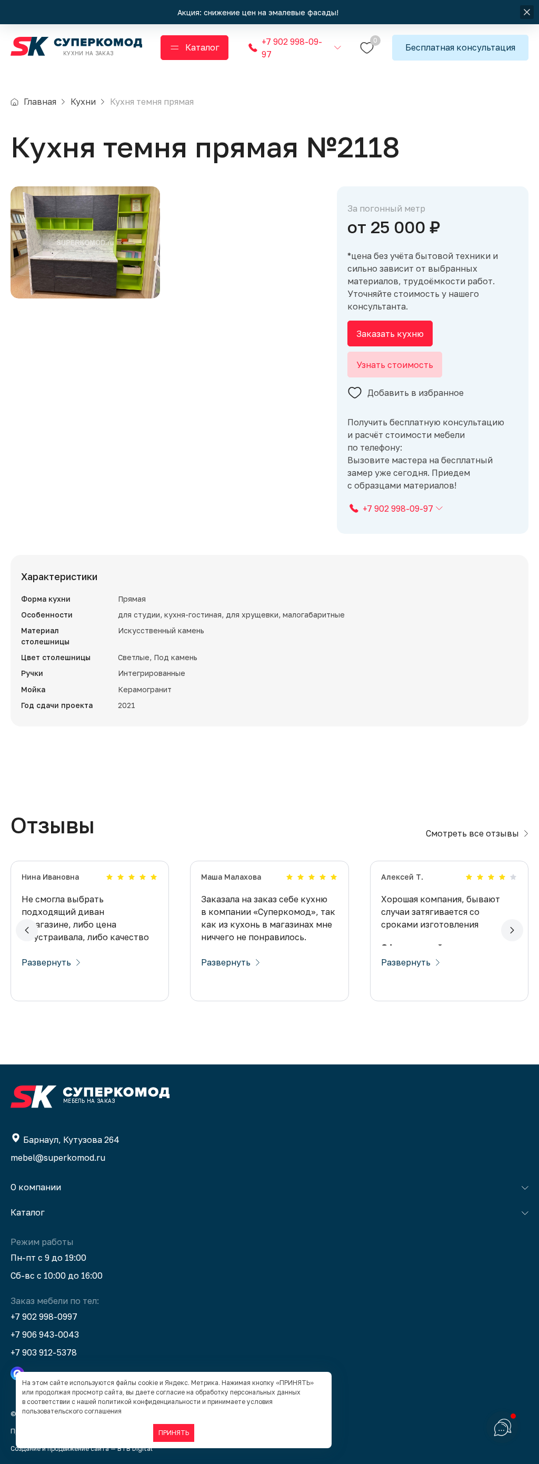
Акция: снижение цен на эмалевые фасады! (259, 12)
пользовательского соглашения (72, 1411)
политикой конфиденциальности (149, 1402)
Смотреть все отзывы (472, 833)
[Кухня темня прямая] (85, 242)
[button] (27, 930)
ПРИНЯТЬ (173, 1433)
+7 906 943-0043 (45, 1334)
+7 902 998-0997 (44, 1316)
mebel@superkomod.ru (58, 1157)
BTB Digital (135, 1448)
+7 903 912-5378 (44, 1352)
